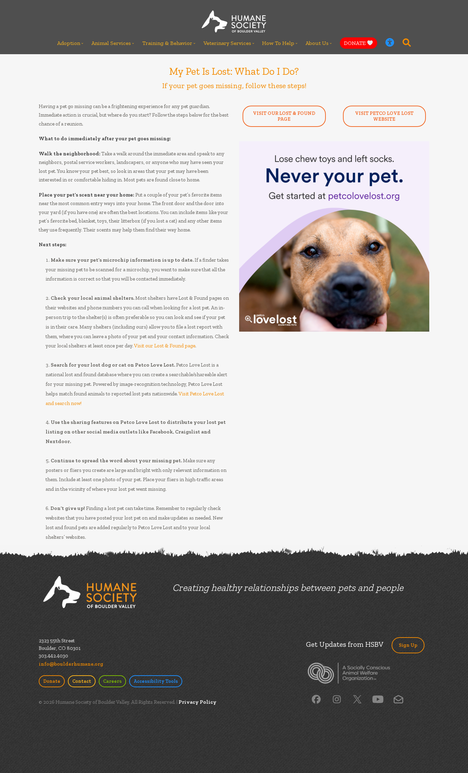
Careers (112, 681)
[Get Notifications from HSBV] (398, 698)
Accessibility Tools (156, 681)
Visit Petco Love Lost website (384, 116)
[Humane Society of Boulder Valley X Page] (357, 698)
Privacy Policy (197, 702)
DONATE (355, 43)
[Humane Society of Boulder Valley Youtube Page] (377, 698)
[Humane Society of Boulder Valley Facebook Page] (316, 698)
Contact (81, 681)
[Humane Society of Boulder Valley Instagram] (337, 698)
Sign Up (408, 645)
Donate (51, 681)
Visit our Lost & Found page (164, 346)
